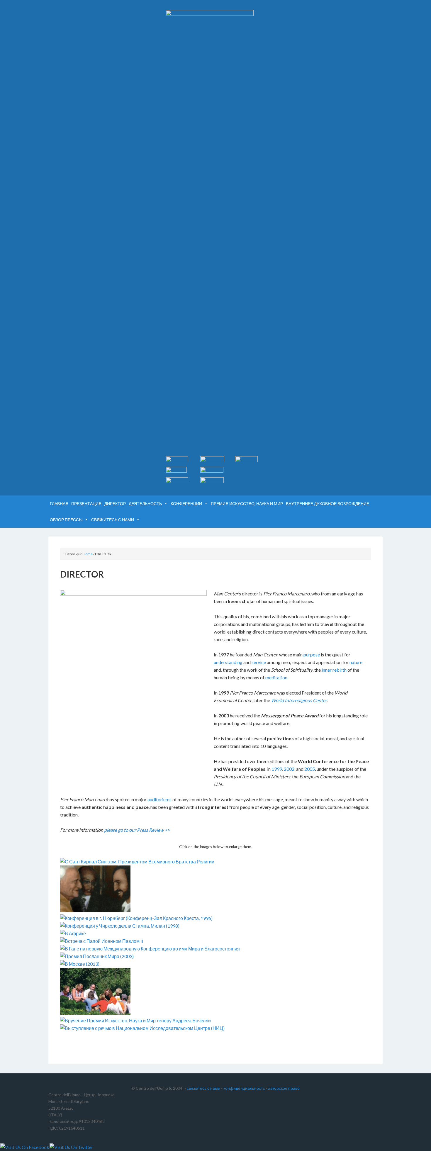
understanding (228, 662)
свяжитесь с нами (203, 1088)
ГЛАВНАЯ (59, 503)
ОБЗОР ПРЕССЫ (66, 519)
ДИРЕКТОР (115, 503)
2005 (309, 769)
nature (355, 662)
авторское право (284, 1088)
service (259, 662)
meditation (276, 677)
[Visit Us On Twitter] (71, 1147)
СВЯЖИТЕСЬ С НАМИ (112, 519)
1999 (277, 769)
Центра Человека (98, 20)
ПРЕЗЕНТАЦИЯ (86, 503)
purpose (311, 654)
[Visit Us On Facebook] (24, 1147)
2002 (289, 769)
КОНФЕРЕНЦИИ (186, 503)
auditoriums (159, 799)
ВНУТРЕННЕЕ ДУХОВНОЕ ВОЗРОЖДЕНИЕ (327, 503)
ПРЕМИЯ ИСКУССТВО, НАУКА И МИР (247, 503)
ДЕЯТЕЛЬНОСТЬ (145, 503)
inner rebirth (334, 670)
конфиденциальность (244, 1088)
